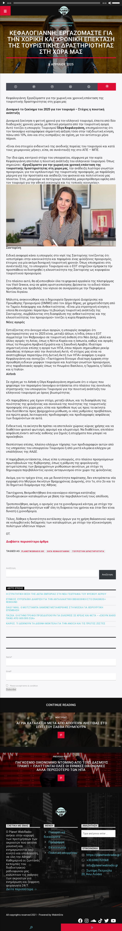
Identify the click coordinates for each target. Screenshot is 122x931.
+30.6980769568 (97, 860)
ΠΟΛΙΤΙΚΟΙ (67, 25)
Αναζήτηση (11, 568)
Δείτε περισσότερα (20, 889)
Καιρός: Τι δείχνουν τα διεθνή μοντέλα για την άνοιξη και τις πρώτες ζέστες (55, 623)
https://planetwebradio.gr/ (103, 855)
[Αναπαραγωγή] (3, 2)
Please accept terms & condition (24, 686)
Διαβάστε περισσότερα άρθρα (27, 541)
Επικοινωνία (57, 847)
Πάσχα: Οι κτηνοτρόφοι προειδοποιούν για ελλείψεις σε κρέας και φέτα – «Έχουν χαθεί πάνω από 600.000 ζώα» (61, 617)
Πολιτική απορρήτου (63, 853)
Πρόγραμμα (56, 842)
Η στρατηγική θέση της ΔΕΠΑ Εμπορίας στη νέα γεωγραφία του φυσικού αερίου (56, 594)
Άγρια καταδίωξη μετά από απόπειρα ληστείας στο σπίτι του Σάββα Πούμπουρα (62, 725)
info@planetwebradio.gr (102, 865)
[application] (61, 3)
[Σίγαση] (109, 2)
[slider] (116, 2)
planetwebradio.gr (32, 551)
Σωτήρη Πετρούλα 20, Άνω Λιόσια (96, 872)
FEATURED (55, 25)
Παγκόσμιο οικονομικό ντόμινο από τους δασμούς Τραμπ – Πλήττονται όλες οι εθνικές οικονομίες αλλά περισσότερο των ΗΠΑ (61, 766)
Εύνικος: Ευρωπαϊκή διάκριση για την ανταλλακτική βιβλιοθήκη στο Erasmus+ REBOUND (56, 600)
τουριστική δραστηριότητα (88, 551)
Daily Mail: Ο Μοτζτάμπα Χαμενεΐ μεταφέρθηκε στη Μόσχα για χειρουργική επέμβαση (54, 609)
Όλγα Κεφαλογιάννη (58, 551)
